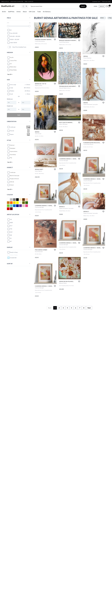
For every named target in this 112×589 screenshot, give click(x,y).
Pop (11, 157)
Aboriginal (12, 148)
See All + (9, 74)
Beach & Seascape (14, 175)
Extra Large (13, 84)
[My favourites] (107, 6)
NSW (11, 222)
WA (11, 235)
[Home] (7, 6)
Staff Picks (11, 11)
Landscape (12, 172)
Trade (39, 11)
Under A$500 (13, 42)
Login (95, 6)
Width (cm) (10, 99)
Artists (19, 11)
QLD (11, 232)
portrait (12, 130)
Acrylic (11, 57)
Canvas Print (13, 60)
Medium (12, 91)
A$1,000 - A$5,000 (15, 36)
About (25, 11)
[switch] (9, 47)
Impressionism (13, 151)
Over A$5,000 (13, 33)
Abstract (12, 145)
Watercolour (13, 67)
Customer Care (96, 1)
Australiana (13, 154)
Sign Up (102, 6)
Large (11, 87)
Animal (12, 185)
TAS (11, 229)
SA (10, 238)
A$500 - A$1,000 (14, 39)
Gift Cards (32, 11)
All (10, 30)
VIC (11, 219)
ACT (11, 225)
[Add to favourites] (55, 39)
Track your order (106, 1)
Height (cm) (10, 106)
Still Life (12, 181)
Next (89, 308)
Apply (18, 115)
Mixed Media (13, 70)
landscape (12, 127)
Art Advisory (47, 11)
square (12, 134)
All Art (4, 11)
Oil (10, 63)
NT (11, 241)
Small (11, 94)
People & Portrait (14, 178)
